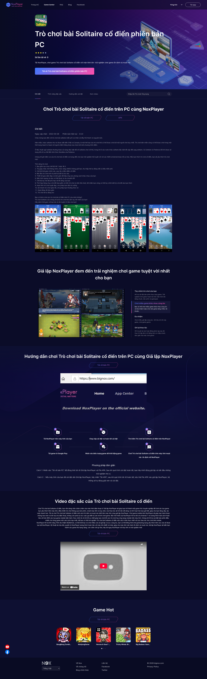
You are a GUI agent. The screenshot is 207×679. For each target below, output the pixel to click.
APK (120, 118)
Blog (70, 5)
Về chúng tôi (81, 666)
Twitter (104, 670)
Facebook (81, 5)
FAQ (61, 5)
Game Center (49, 5)
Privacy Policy (153, 666)
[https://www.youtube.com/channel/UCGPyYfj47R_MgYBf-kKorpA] (7, 647)
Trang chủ (35, 5)
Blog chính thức (82, 670)
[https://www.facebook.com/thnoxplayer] (7, 652)
